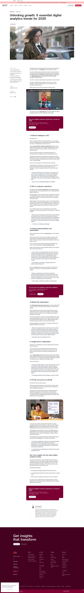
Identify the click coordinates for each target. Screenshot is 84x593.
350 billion (42, 69)
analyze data (47, 233)
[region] (10, 587)
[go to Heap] (18, 0)
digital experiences (36, 76)
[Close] (18, 584)
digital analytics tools (37, 354)
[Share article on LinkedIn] (15, 96)
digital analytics (43, 111)
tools (37, 142)
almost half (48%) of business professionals (42, 146)
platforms (32, 426)
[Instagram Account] (17, 571)
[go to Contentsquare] (15, 0)
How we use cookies (9, 587)
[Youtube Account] (15, 571)
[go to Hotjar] (21, 0)
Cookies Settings (68, 586)
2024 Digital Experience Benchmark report (40, 305)
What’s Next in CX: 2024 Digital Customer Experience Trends (44, 74)
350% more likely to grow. (48, 244)
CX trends (39, 438)
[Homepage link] (15, 552)
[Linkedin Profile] (14, 571)
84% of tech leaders (43, 189)
